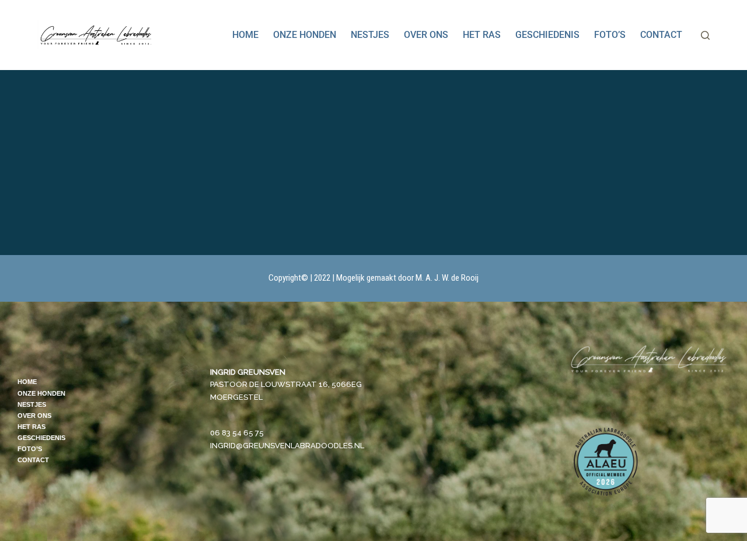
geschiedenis (547, 34)
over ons (426, 34)
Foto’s (610, 34)
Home (245, 34)
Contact (661, 34)
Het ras (482, 34)
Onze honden (304, 34)
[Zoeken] (705, 35)
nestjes (370, 34)
